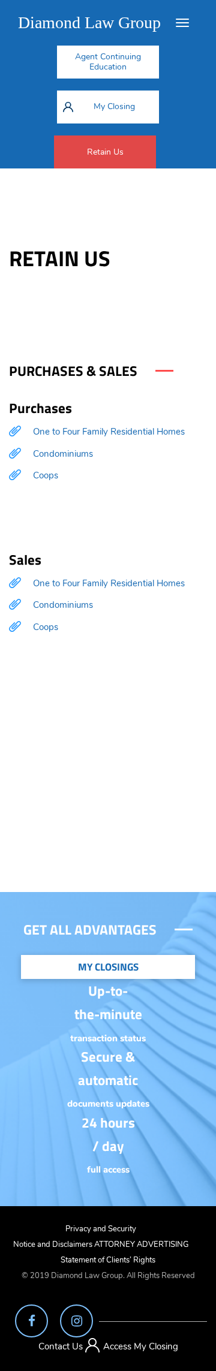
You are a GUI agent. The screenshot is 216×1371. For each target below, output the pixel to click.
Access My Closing (140, 1346)
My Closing (114, 106)
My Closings (108, 967)
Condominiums (63, 454)
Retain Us (105, 152)
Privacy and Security (100, 1229)
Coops (45, 475)
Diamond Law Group (89, 22)
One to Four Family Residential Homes (109, 432)
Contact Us (60, 1346)
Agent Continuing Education (108, 62)
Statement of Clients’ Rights (108, 1260)
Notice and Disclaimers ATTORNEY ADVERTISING (100, 1244)
